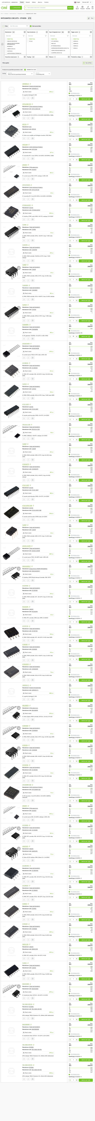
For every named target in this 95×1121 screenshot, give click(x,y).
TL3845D (24, 963)
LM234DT (24, 805)
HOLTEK (31, 207)
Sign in (77, 8)
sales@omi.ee (14, 2)
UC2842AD (25, 644)
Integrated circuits (21, 13)
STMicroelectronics (33, 167)
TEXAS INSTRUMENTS (34, 227)
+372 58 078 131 (6, 2)
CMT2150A (25, 144)
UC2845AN (25, 745)
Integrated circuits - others (31, 13)
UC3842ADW (25, 664)
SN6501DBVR (25, 984)
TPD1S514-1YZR (26, 424)
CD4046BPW (25, 324)
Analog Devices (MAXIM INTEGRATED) (38, 568)
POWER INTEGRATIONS (35, 86)
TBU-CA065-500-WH (27, 1044)
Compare (82, 8)
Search (70, 7)
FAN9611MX (25, 944)
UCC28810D (25, 363)
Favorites (88, 8)
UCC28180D (25, 825)
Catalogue (16, 7)
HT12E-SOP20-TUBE (27, 505)
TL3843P (24, 444)
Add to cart (84, 99)
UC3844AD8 (25, 725)
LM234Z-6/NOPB (26, 546)
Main (2, 13)
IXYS (30, 126)
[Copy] (30, 84)
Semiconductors (13, 13)
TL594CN (24, 304)
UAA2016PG (25, 846)
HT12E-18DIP (25, 404)
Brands (22, 2)
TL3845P (24, 525)
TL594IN (24, 224)
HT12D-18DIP (25, 485)
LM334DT (24, 164)
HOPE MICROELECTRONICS (36, 106)
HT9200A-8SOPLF (26, 205)
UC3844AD (25, 924)
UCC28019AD (25, 865)
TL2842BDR (25, 285)
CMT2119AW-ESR (26, 104)
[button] (77, 2)
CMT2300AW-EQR (26, 784)
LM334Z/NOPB (26, 343)
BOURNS (31, 1006)
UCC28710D (25, 626)
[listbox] (20, 73)
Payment (28, 2)
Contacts (46, 2)
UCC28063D (25, 885)
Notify (28, 98)
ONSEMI (31, 609)
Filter (6, 26)
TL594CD (24, 384)
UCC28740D (25, 585)
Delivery (34, 2)
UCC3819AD (25, 765)
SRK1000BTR (25, 705)
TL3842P (24, 264)
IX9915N (24, 124)
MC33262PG (25, 606)
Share (91, 18)
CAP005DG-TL (25, 685)
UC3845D (24, 903)
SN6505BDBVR (26, 1024)
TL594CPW (25, 245)
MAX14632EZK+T (26, 566)
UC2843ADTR (25, 464)
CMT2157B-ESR (26, 185)
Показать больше (5, 1084)
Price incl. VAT (85, 2)
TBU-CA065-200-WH (27, 1004)
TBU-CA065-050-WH (27, 1065)
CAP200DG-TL (25, 83)
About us (40, 2)
